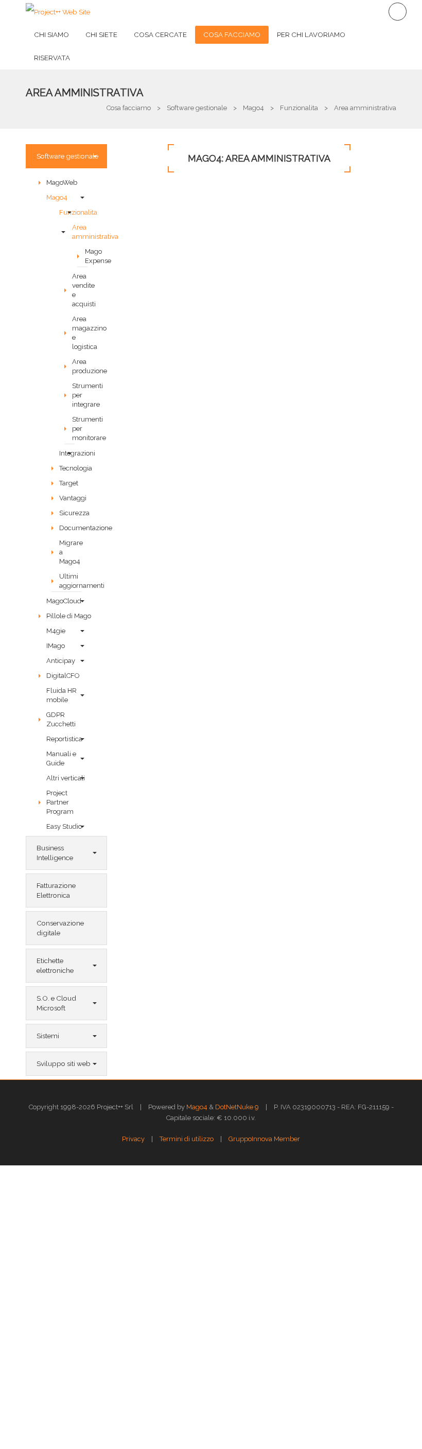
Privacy (133, 1139)
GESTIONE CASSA (178, 628)
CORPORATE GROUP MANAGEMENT (211, 879)
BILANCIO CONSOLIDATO (192, 534)
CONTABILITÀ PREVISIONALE (197, 440)
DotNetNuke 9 (237, 1107)
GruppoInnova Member (264, 1139)
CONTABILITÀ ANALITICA (190, 565)
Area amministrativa (85, 92)
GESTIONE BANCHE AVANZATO (202, 722)
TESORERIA (166, 785)
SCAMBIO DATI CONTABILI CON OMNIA (216, 817)
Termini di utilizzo (187, 1139)
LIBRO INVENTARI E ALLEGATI (199, 754)
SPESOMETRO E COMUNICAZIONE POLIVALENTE (234, 691)
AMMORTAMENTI (176, 597)
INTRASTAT (166, 660)
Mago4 (196, 1107)
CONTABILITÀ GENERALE (191, 310)
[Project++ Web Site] (58, 11)
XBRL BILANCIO (174, 471)
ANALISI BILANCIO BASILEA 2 (197, 503)
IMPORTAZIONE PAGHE (187, 848)
